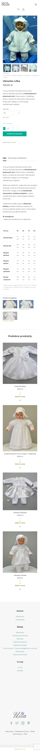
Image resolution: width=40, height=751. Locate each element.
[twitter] (17, 723)
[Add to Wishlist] (4, 128)
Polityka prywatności (20, 636)
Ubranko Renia (24, 309)
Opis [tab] (4, 158)
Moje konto (20, 616)
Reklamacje (20, 651)
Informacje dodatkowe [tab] (17, 158)
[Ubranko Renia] (26, 304)
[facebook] (11, 723)
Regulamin (20, 632)
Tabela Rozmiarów (20, 642)
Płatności (20, 639)
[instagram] (22, 723)
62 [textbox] (5, 113)
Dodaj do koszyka (14, 134)
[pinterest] (28, 723)
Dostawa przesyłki (20, 645)
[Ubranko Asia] (10, 304)
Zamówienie (20, 620)
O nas (20, 667)
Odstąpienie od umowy (20, 749)
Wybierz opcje (20, 396)
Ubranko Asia (7, 309)
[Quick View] (20, 395)
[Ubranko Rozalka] (10, 316)
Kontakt (20, 671)
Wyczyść (6, 117)
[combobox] (11, 113)
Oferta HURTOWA (20, 655)
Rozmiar (6, 109)
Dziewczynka (16, 75)
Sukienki (26, 75)
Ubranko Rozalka (8, 321)
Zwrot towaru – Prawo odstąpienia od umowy (20, 648)
